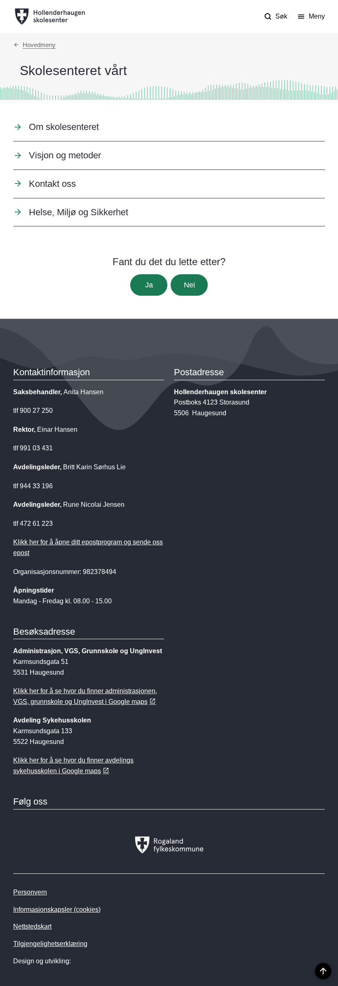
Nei (189, 285)
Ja (149, 285)
